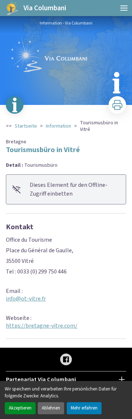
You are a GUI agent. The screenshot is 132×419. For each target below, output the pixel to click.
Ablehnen (51, 408)
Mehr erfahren (84, 408)
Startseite (26, 126)
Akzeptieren (20, 408)
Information (58, 126)
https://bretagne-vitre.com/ (41, 326)
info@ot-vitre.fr (26, 299)
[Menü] (124, 8)
